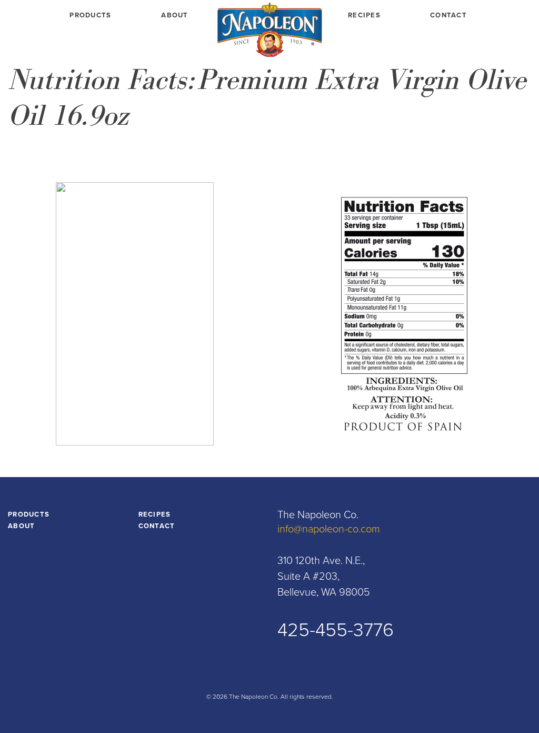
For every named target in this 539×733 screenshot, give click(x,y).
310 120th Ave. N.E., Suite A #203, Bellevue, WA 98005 (323, 576)
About (174, 15)
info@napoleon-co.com (328, 529)
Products (90, 15)
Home (269, 32)
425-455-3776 (335, 630)
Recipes (364, 15)
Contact (448, 15)
